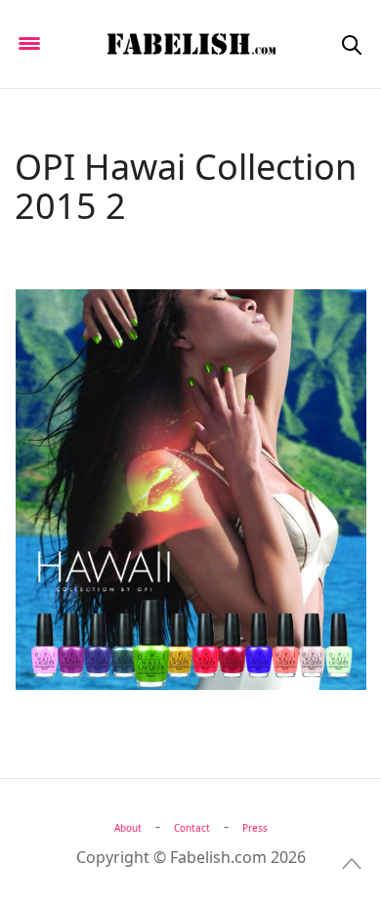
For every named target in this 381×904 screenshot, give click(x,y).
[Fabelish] (190, 44)
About (128, 828)
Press (255, 828)
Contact (192, 828)
